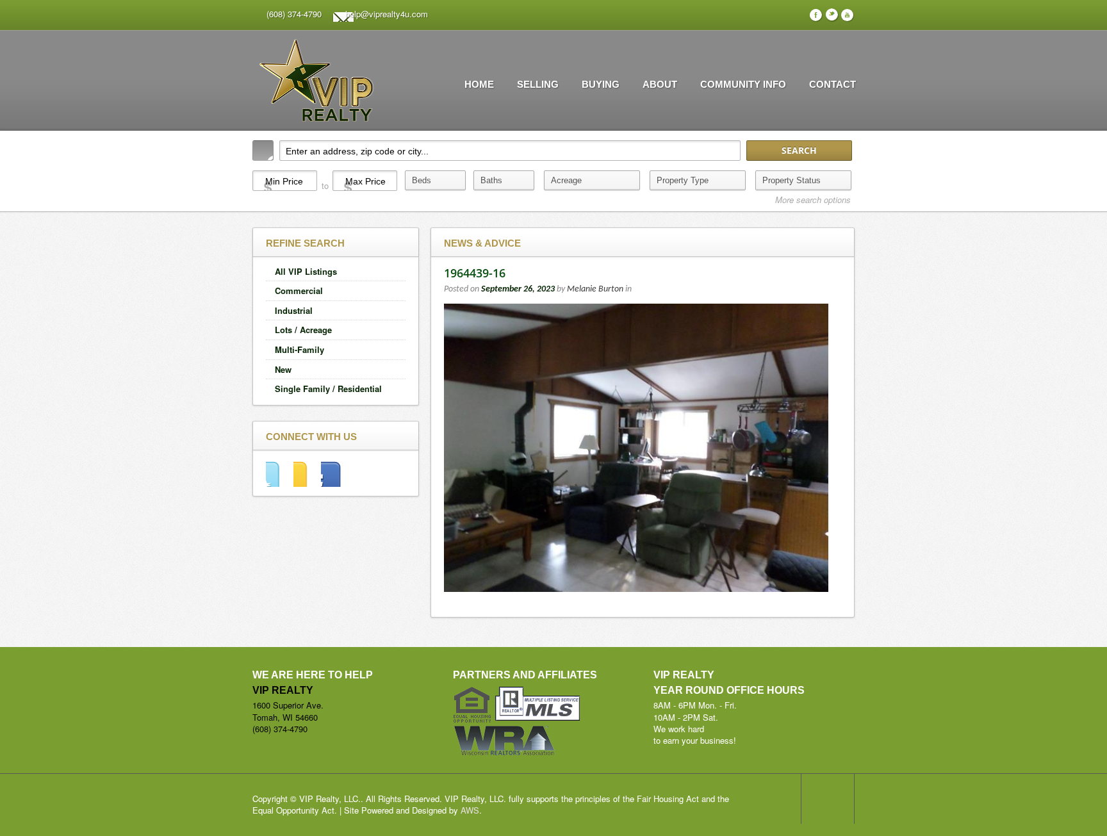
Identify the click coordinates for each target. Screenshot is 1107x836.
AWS (470, 810)
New (283, 369)
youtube (334, 473)
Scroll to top (828, 799)
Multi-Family (299, 349)
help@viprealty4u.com (386, 14)
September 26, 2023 (518, 289)
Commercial (299, 290)
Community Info (743, 84)
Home (479, 84)
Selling (538, 84)
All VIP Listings (306, 271)
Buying (600, 84)
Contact (832, 84)
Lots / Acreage (303, 330)
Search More (840, 218)
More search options (813, 200)
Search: (263, 150)
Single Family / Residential (328, 388)
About (660, 84)
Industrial (294, 310)
